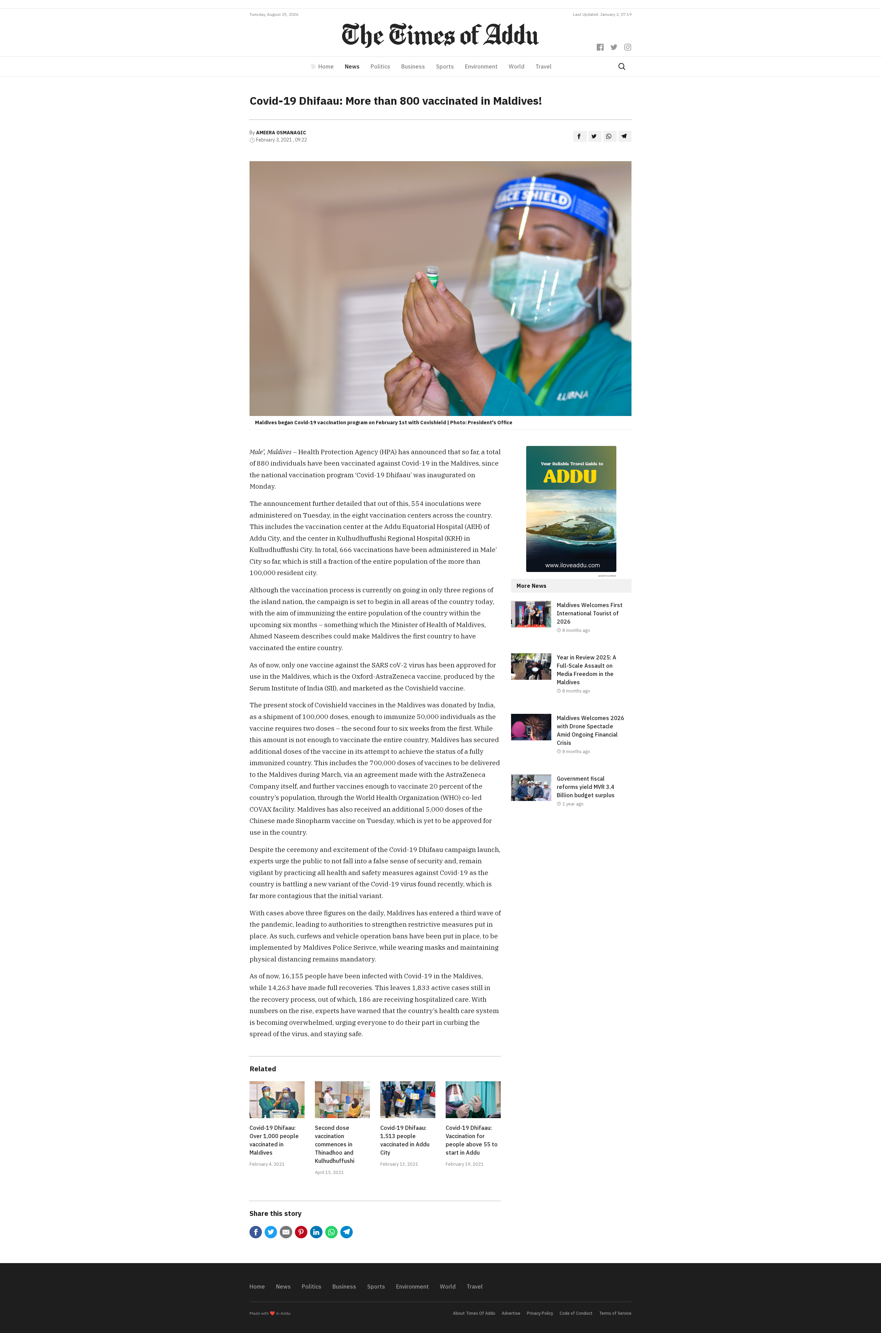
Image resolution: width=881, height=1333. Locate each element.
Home (326, 66)
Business (413, 66)
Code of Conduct (576, 1313)
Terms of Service (615, 1313)
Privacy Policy (540, 1313)
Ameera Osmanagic (281, 132)
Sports (445, 66)
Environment (481, 66)
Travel (543, 66)
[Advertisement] (571, 883)
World (516, 66)
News (352, 66)
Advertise (511, 1313)
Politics (380, 66)
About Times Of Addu (474, 1313)
